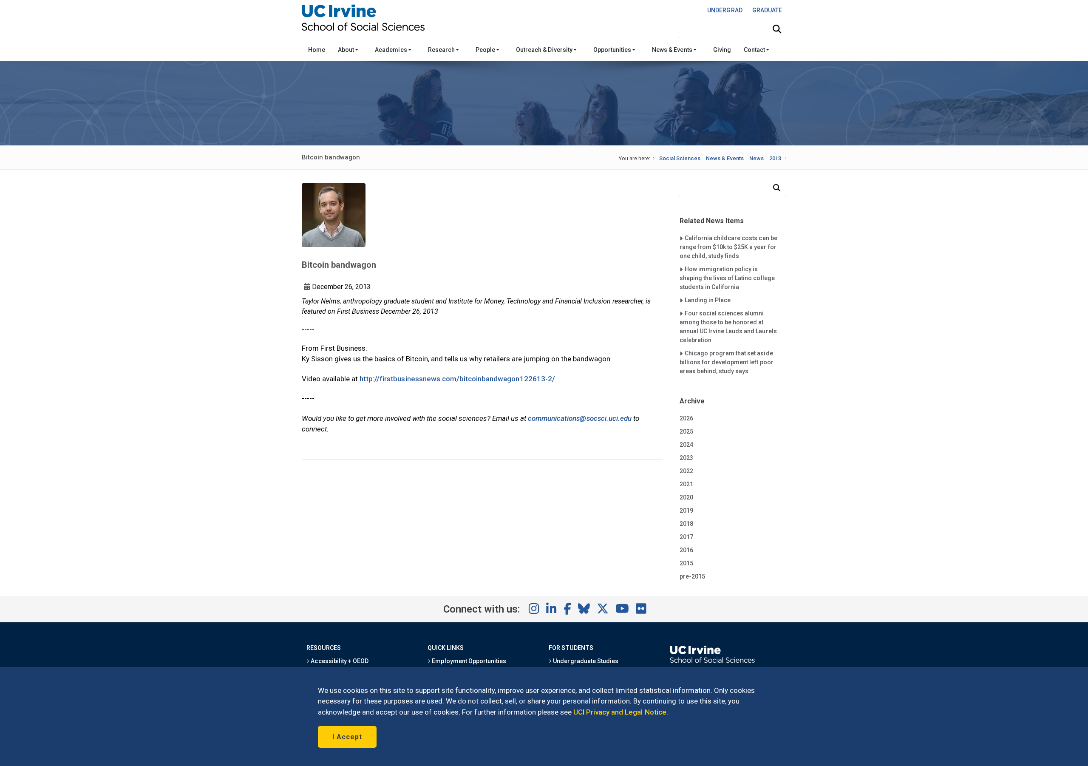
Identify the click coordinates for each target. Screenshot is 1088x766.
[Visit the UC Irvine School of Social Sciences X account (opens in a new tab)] (603, 609)
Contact (755, 49)
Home (316, 49)
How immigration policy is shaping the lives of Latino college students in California (727, 277)
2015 (686, 563)
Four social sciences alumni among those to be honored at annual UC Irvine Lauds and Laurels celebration (728, 326)
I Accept (347, 737)
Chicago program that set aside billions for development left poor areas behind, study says (727, 361)
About (346, 49)
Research (442, 49)
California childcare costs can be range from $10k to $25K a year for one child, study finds (728, 246)
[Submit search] (777, 29)
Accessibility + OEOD (338, 661)
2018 (686, 523)
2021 (686, 484)
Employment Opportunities (468, 661)
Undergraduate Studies (585, 661)
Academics (391, 49)
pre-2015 (692, 576)
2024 (686, 444)
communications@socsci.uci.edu (580, 418)
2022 (686, 471)
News (756, 158)
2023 (686, 457)
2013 (775, 158)
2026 (686, 418)
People (486, 49)
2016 (686, 550)
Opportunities (612, 49)
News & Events (672, 49)
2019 (686, 510)
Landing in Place (707, 300)
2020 (686, 497)
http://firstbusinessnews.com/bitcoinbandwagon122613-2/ (457, 378)
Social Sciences (679, 158)
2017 (686, 536)
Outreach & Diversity (545, 49)
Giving (722, 49)
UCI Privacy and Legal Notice (619, 712)
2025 (686, 431)
